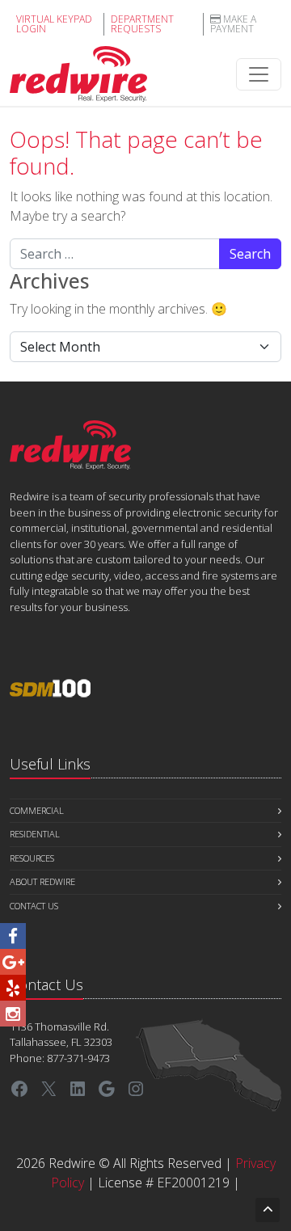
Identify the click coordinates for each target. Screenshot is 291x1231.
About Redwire (42, 881)
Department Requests (142, 24)
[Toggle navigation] (258, 74)
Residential (35, 834)
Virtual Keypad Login (54, 24)
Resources (32, 858)
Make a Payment (233, 24)
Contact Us (34, 906)
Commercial (37, 810)
